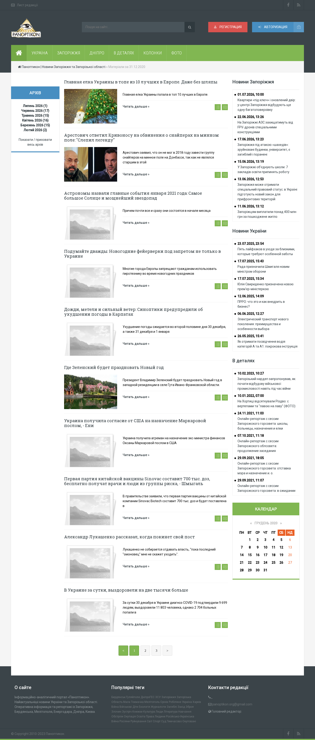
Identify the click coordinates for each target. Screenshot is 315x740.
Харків (197, 702)
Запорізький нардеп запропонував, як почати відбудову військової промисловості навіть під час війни (266, 383)
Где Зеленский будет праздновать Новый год (114, 367)
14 (242, 555)
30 (257, 570)
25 (273, 562)
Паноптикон (55, 734)
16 (257, 555)
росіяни (124, 721)
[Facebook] (288, 5)
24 (265, 562)
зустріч (127, 711)
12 (281, 547)
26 (281, 562)
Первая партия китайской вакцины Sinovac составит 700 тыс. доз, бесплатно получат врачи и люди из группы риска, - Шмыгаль (137, 481)
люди (159, 711)
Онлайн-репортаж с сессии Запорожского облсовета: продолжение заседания (258, 446)
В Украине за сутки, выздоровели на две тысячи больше (126, 590)
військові (125, 706)
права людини (155, 716)
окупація (130, 716)
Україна (187, 702)
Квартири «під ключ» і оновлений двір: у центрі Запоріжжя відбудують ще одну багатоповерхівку (267, 105)
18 (273, 555)
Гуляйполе (133, 697)
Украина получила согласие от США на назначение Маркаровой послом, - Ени (135, 423)
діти (135, 706)
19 (281, 555)
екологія (144, 706)
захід (181, 706)
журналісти (158, 706)
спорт (156, 721)
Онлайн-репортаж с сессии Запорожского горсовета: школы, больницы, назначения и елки (263, 423)
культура (149, 711)
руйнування (138, 721)
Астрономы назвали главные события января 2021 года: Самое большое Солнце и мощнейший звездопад (133, 195)
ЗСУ (158, 697)
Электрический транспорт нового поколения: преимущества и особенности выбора (263, 324)
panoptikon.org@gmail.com (232, 704)
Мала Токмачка (133, 702)
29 (250, 570)
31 (265, 570)
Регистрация (230, 27)
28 (242, 570)
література (171, 711)
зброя (190, 706)
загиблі (172, 706)
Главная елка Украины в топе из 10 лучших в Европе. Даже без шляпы (140, 82)
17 (265, 555)
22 (250, 562)
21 (242, 562)
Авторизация (275, 27)
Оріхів (164, 702)
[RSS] (299, 5)
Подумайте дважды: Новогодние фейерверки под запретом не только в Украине (142, 253)
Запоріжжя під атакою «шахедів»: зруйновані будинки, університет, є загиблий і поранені (264, 149)
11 (273, 547)
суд (163, 721)
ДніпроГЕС (148, 697)
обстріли (117, 716)
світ (149, 721)
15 (250, 555)
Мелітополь (152, 702)
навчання (184, 711)
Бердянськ (118, 697)
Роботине (175, 702)
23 (257, 562)
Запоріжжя (168, 697)
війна (115, 706)
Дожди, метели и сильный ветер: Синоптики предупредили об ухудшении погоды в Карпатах (133, 312)
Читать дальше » (136, 106)
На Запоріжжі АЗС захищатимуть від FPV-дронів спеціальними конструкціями (265, 127)
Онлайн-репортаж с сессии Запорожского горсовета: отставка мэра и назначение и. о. (264, 468)
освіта (141, 716)
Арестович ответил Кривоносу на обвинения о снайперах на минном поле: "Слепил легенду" (141, 137)
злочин (116, 711)
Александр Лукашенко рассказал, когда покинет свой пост (129, 537)
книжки (137, 711)
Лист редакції (27, 5)
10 (265, 547)
